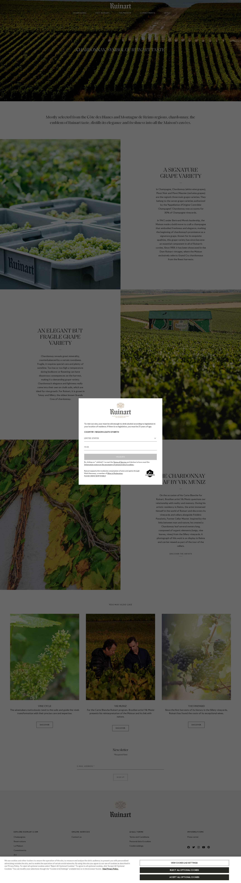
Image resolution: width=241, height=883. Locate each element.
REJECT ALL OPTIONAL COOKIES (184, 870)
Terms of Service (120, 462)
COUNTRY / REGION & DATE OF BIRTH (101, 432)
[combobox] (120, 438)
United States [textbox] (91, 438)
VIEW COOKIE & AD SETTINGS (184, 863)
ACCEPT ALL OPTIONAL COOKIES (184, 877)
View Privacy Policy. (110, 869)
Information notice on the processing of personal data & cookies (109, 465)
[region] (120, 870)
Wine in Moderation (115, 473)
